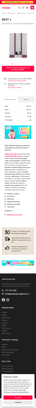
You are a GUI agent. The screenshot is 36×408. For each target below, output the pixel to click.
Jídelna (4, 325)
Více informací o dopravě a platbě (17, 80)
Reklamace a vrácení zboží (10, 349)
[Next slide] (32, 45)
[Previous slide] (3, 45)
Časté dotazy (6, 355)
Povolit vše (18, 397)
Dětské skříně (21, 13)
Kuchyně (4, 323)
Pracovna (5, 320)
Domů (3, 13)
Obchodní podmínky (8, 352)
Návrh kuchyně (6, 333)
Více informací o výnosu (14, 87)
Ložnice (4, 315)
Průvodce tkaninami (8, 371)
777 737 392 (10, 290)
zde (24, 390)
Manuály (26, 99)
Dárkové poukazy (7, 368)
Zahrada (4, 331)
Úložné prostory (7, 328)
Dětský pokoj (11, 13)
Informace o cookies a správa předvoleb (16, 392)
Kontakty (4, 374)
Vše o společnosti (7, 366)
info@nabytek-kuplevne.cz (17, 294)
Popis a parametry (10, 99)
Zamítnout (18, 402)
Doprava (4, 344)
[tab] (12, 64)
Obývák (4, 312)
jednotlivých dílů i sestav (13, 156)
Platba (4, 347)
